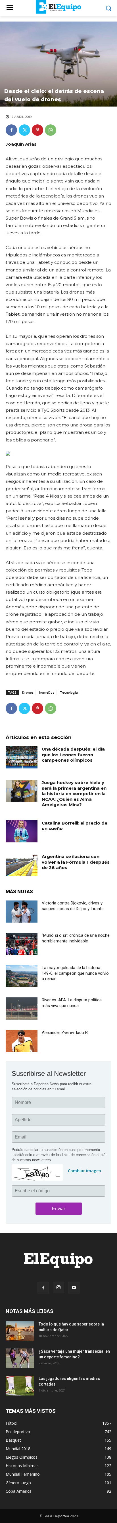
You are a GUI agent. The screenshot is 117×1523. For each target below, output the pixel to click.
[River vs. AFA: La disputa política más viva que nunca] (21, 1008)
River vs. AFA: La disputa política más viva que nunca (72, 1002)
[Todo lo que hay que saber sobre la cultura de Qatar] (20, 1331)
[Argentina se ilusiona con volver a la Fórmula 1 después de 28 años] (21, 865)
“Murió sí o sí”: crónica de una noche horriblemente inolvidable (76, 938)
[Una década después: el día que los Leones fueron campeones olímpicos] (21, 757)
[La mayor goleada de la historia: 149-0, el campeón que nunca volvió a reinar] (21, 976)
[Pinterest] (37, 130)
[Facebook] (11, 130)
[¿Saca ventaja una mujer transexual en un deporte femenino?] (20, 1358)
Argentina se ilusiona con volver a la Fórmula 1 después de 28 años (76, 862)
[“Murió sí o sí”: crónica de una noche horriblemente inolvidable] (21, 944)
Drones (28, 692)
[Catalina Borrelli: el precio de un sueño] (21, 831)
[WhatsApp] (50, 130)
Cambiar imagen (84, 1170)
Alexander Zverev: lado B (65, 1032)
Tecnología (69, 692)
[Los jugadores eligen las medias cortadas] (20, 1385)
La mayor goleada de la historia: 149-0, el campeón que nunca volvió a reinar (75, 973)
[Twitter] (24, 130)
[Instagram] (58, 1287)
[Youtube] (74, 1287)
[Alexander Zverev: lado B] (21, 1041)
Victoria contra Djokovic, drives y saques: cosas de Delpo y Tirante (73, 905)
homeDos (46, 692)
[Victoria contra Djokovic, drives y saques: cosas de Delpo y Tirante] (21, 911)
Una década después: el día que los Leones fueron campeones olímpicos (73, 754)
